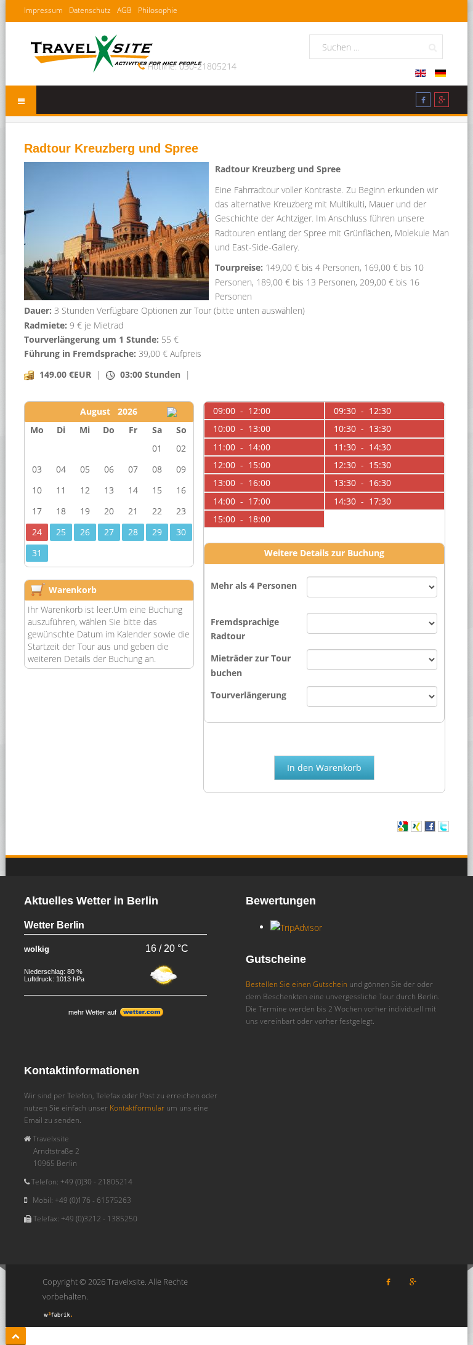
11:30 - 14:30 (362, 447)
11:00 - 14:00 (241, 447)
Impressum (43, 10)
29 (157, 532)
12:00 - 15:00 (241, 465)
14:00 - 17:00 (241, 501)
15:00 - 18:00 (241, 519)
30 (181, 532)
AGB (124, 10)
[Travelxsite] (116, 51)
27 (109, 532)
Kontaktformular (137, 1108)
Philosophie (157, 10)
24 (37, 532)
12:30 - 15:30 (362, 465)
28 (133, 532)
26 (85, 532)
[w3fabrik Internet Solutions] (57, 1313)
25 (61, 532)
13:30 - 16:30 (362, 483)
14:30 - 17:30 (362, 501)
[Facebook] (423, 102)
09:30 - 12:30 (362, 411)
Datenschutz (90, 10)
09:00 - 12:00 (241, 411)
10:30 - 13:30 (362, 428)
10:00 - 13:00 (241, 428)
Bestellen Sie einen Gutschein (296, 984)
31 (37, 553)
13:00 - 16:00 (241, 483)
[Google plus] (441, 102)
